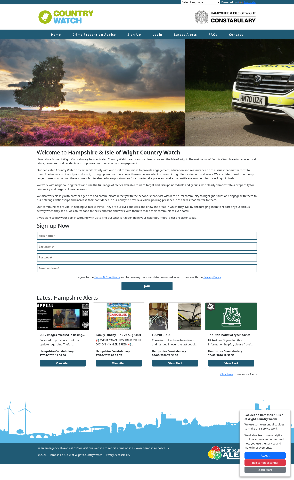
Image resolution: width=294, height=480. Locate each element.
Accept (265, 455)
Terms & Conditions (107, 277)
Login (157, 34)
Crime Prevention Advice (94, 34)
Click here (226, 374)
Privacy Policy (212, 277)
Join (147, 286)
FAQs (213, 34)
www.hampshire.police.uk (152, 448)
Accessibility (122, 455)
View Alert (63, 363)
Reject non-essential (265, 463)
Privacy (109, 455)
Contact (236, 34)
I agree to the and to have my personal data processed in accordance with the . (148, 277)
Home (56, 34)
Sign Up (134, 34)
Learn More (265, 470)
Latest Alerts (185, 34)
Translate (250, 2)
